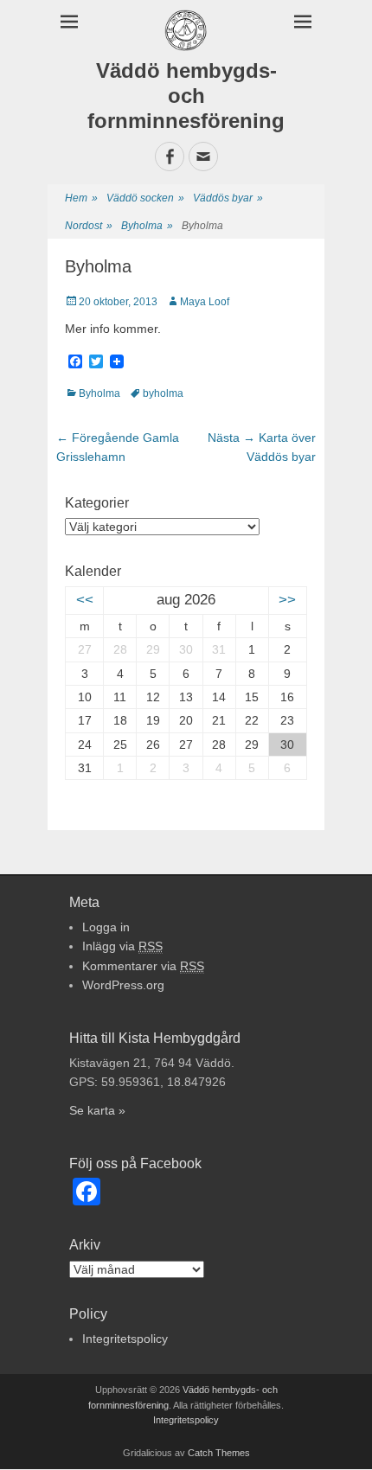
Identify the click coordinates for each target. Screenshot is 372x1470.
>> (287, 599)
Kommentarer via (143, 966)
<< (84, 599)
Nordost (88, 226)
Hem (81, 198)
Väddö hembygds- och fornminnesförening (186, 95)
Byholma (147, 226)
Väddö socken (145, 198)
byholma (163, 393)
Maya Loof (204, 302)
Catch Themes (219, 1453)
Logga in (106, 927)
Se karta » (97, 1110)
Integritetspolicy (125, 1338)
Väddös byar (228, 198)
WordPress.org (123, 985)
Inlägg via (122, 946)
